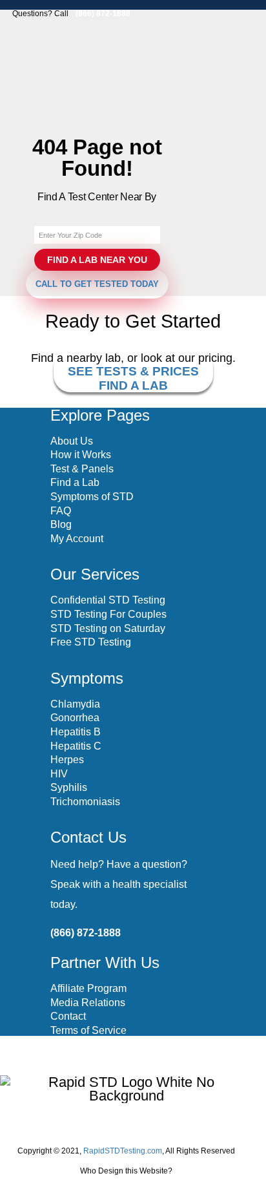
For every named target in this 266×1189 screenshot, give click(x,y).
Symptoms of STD (92, 496)
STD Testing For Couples (108, 614)
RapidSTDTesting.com (122, 1150)
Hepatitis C (75, 746)
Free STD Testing (90, 642)
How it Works (80, 454)
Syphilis (68, 787)
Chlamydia (75, 704)
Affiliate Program (88, 988)
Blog (61, 524)
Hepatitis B (75, 731)
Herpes (67, 759)
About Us (71, 441)
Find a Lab (74, 482)
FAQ (60, 510)
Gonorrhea (74, 717)
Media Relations (87, 1002)
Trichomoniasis (85, 801)
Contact (68, 1016)
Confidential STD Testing (107, 599)
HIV (59, 773)
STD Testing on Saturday (107, 628)
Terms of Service (88, 1030)
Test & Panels (82, 468)
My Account (76, 538)
